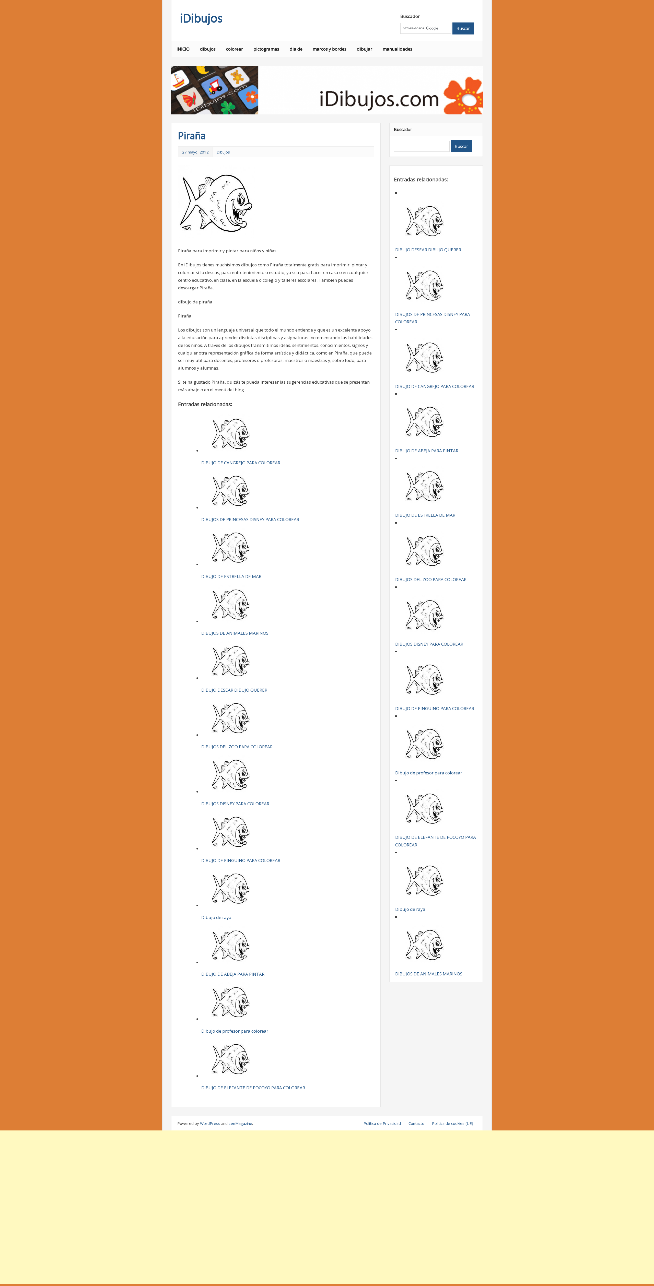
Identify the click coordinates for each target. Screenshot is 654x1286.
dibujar (364, 49)
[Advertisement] (327, 1207)
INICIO (183, 49)
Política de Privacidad (382, 1123)
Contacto (416, 1123)
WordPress (210, 1123)
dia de (296, 49)
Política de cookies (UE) (452, 1123)
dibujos (208, 49)
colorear (234, 49)
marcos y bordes (329, 49)
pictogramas (266, 49)
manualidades (397, 49)
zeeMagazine (240, 1123)
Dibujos (223, 152)
